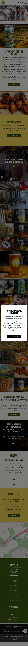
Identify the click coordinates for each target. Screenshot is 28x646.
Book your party (14, 336)
